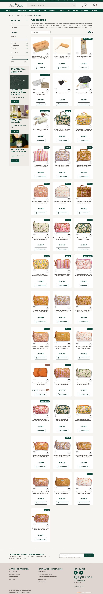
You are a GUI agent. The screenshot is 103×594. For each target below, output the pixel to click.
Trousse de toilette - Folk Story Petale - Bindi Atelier (83, 275)
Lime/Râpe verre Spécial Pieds (83, 57)
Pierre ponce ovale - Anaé (84, 93)
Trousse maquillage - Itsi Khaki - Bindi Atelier (62, 492)
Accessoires (14, 27)
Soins (12, 24)
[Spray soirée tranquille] (19, 112)
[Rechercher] (73, 5)
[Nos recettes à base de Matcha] (19, 141)
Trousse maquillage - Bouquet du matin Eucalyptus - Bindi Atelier (62, 421)
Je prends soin (19, 15)
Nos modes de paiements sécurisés (47, 576)
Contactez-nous (42, 579)
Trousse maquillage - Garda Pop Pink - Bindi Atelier (40, 492)
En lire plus (15, 101)
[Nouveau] (62, 119)
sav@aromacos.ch (79, 587)
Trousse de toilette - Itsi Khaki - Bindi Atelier (62, 347)
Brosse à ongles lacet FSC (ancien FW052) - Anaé (62, 57)
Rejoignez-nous (13, 576)
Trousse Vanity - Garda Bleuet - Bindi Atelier (62, 166)
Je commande (42, 67)
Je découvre (83, 67)
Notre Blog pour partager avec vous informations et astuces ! (18, 70)
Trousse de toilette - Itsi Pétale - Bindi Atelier (83, 347)
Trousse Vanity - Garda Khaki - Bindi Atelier (84, 166)
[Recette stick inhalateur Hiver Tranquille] (19, 82)
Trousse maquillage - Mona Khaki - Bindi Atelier (40, 528)
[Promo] (41, 372)
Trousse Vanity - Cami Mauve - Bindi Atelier (41, 166)
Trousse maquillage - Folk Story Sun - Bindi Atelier (40, 456)
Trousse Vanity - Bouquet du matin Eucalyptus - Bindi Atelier (62, 130)
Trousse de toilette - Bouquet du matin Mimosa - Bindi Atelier (40, 276)
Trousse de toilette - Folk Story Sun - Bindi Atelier (41, 311)
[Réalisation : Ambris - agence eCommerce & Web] (84, 592)
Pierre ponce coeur (62, 93)
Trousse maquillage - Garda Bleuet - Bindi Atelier (62, 456)
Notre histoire (13, 571)
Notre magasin (42, 582)
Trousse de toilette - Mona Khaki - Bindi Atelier (62, 383)
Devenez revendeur (14, 574)
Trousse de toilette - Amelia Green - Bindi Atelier (41, 238)
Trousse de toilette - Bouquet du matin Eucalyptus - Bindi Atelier (84, 239)
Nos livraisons (42, 571)
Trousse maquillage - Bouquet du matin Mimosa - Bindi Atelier (83, 421)
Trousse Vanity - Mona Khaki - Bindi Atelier (84, 202)
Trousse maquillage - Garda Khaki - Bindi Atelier (83, 456)
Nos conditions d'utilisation (45, 574)
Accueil (11, 15)
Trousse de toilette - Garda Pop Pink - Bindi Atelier (40, 347)
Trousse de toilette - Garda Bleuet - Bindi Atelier (62, 311)
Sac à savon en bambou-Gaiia (40, 129)
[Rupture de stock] (84, 46)
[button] (94, 5)
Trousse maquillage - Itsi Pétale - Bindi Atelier (84, 492)
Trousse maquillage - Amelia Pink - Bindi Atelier (40, 420)
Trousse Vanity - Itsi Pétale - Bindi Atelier (62, 202)
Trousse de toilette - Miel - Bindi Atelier (40, 383)
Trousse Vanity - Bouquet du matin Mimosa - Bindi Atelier (84, 130)
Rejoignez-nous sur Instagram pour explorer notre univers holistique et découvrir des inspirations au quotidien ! (51, 0)
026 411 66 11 (77, 582)
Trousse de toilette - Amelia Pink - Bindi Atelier (62, 238)
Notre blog (12, 579)
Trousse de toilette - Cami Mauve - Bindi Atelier (62, 275)
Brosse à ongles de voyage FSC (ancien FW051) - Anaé (40, 57)
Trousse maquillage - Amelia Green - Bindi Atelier (83, 384)
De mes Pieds (28, 15)
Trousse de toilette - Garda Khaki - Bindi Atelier (83, 311)
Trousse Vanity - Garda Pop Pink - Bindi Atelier (40, 202)
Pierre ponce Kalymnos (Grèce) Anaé (40, 93)
